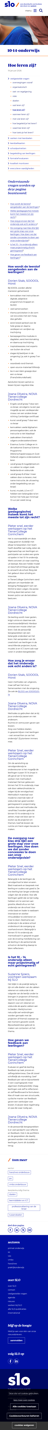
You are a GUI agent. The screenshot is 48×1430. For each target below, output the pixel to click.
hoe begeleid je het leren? (25, 123)
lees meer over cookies (24, 1400)
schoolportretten (18, 148)
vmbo (10, 1260)
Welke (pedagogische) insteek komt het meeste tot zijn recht (24, 214)
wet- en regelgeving (22, 92)
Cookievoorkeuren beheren (24, 1416)
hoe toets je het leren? (23, 132)
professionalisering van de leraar (24, 1207)
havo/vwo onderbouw (19, 1172)
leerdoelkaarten (17, 143)
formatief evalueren (19, 158)
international (14, 1313)
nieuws (11, 1301)
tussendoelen (15, 1215)
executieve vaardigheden (22, 168)
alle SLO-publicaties (17, 1309)
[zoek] (41, 10)
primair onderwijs (16, 1248)
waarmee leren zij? (21, 128)
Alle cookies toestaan (24, 1406)
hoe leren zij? (19, 110)
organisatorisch (20, 87)
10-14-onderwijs (23, 50)
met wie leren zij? (21, 119)
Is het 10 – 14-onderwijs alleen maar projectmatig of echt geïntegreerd (24, 247)
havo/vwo (12, 1264)
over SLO (12, 1286)
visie (15, 96)
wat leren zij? (19, 105)
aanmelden (17, 1341)
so (9, 1252)
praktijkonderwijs (16, 1267)
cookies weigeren (24, 1425)
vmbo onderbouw (17, 1184)
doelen (16, 101)
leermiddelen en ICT (18, 1200)
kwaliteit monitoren (19, 163)
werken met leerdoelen (21, 138)
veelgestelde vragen (19, 79)
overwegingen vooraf (22, 82)
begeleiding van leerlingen (22, 153)
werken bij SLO (15, 1305)
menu (28, 10)
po (10, 1178)
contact (11, 1290)
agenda (11, 1297)
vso (9, 1256)
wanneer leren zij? (21, 114)
